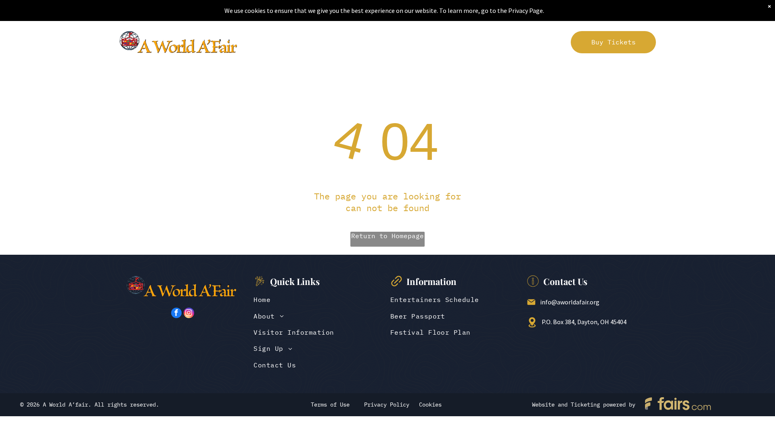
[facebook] (176, 314)
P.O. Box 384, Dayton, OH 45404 (584, 322)
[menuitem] (266, 42)
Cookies (430, 404)
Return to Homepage (387, 236)
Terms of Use (330, 404)
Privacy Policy (386, 404)
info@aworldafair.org (569, 302)
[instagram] (189, 314)
